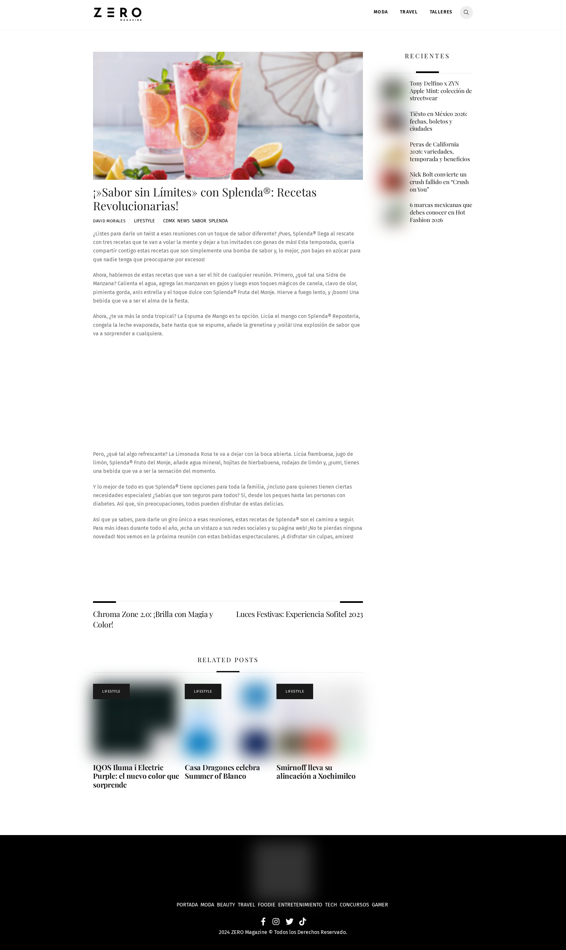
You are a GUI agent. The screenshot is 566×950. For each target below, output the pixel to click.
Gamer (380, 905)
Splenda (218, 221)
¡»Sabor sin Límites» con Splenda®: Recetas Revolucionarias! (205, 198)
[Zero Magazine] (117, 17)
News (183, 221)
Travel (409, 12)
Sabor (199, 221)
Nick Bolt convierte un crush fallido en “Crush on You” (439, 182)
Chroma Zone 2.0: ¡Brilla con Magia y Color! (153, 619)
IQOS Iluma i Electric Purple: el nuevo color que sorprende (136, 776)
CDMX (169, 221)
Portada (187, 905)
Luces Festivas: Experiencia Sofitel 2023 (299, 614)
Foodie (266, 905)
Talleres (441, 12)
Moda (381, 12)
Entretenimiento (300, 905)
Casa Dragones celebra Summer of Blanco (222, 771)
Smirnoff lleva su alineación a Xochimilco (316, 771)
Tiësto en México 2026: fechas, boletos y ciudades (438, 121)
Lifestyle (144, 221)
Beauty (227, 905)
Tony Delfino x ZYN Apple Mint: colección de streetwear (441, 91)
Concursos (355, 905)
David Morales (109, 220)
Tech (332, 905)
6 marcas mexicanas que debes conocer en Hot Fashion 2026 (441, 212)
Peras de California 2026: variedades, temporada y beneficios (440, 151)
